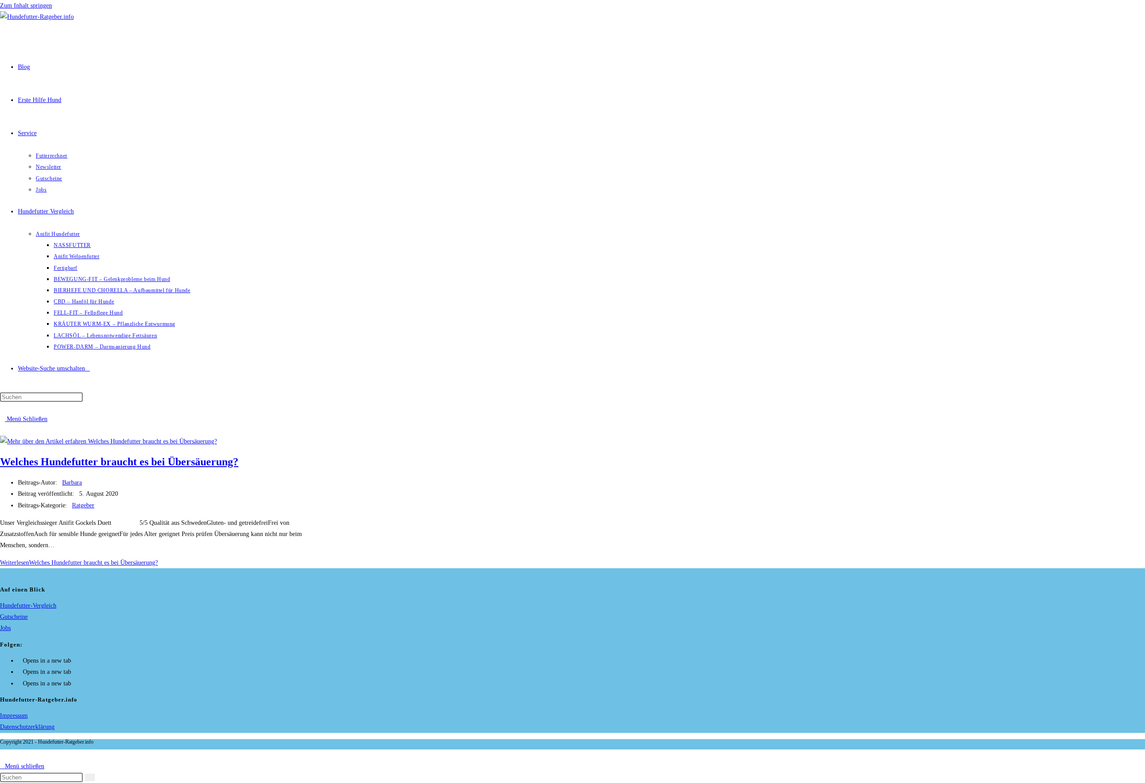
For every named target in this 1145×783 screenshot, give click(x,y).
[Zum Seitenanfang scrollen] (2, 755)
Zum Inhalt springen (26, 5)
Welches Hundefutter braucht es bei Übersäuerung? (119, 462)
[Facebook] (20, 660)
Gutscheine (14, 616)
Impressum (14, 715)
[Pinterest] (20, 683)
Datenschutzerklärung (27, 726)
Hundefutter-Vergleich (28, 605)
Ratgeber (83, 505)
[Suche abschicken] (90, 777)
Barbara (72, 482)
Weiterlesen (79, 562)
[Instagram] (20, 671)
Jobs (5, 628)
